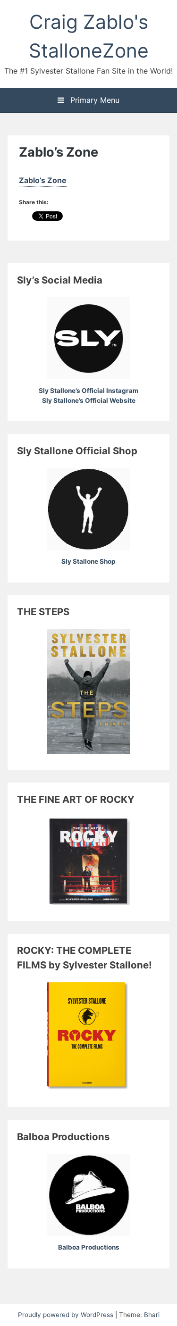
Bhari (152, 1314)
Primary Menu (93, 100)
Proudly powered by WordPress (66, 1314)
